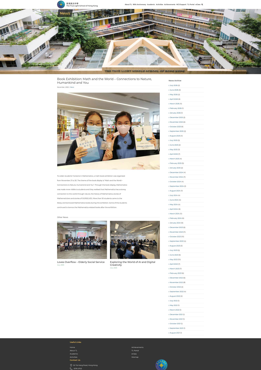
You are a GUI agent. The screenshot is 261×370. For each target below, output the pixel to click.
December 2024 (176, 172)
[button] (202, 4)
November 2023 (176, 232)
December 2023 (176, 227)
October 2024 (175, 182)
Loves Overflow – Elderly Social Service (81, 262)
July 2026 (174, 85)
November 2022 (176, 282)
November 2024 (176, 177)
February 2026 (176, 108)
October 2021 (175, 324)
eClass (134, 354)
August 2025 (175, 136)
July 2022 (173, 301)
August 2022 (175, 296)
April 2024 (174, 209)
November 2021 (176, 319)
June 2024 (174, 200)
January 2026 (175, 113)
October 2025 (175, 127)
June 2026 (174, 90)
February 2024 (176, 218)
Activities (73, 357)
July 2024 (174, 195)
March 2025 (174, 159)
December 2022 (176, 278)
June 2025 (174, 145)
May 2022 (174, 305)
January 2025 (175, 168)
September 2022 (177, 292)
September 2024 (177, 186)
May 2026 (174, 95)
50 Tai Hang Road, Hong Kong (85, 365)
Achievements (137, 347)
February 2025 (175, 163)
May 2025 (174, 149)
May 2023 (174, 259)
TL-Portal (135, 351)
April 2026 (174, 99)
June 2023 (174, 255)
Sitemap (135, 357)
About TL (73, 351)
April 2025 (174, 154)
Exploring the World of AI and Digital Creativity (132, 263)
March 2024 (174, 214)
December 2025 (176, 117)
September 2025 (177, 131)
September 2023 (177, 241)
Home (72, 347)
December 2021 (176, 314)
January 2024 (175, 223)
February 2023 (175, 273)
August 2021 (175, 333)
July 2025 (173, 140)
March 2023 (174, 269)
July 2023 (173, 250)
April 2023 (174, 264)
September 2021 (176, 328)
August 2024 (175, 191)
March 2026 (174, 104)
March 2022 (174, 310)
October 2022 (175, 287)
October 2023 (175, 237)
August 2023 (175, 246)
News (72, 87)
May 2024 (174, 204)
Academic (74, 354)
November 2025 (176, 122)
